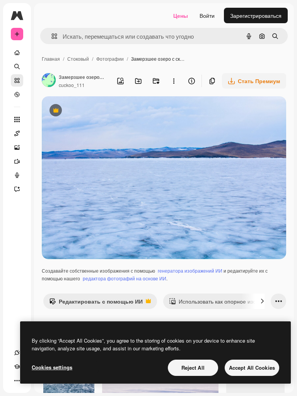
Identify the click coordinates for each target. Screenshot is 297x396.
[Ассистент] (17, 189)
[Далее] (262, 301)
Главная (51, 58)
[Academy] (17, 366)
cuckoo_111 (72, 85)
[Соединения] (17, 352)
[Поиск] (17, 66)
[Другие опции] (173, 81)
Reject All (193, 367)
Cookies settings (52, 367)
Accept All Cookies (252, 367)
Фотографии (110, 58)
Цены (180, 15)
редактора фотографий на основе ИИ (124, 278)
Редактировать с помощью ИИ (96, 303)
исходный (93, 111)
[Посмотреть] (17, 94)
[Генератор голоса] (17, 175)
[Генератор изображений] (17, 147)
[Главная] (17, 52)
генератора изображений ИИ (190, 270)
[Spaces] (17, 133)
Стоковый (78, 58)
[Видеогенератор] (17, 161)
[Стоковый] (17, 80)
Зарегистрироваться (256, 15)
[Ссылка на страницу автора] (49, 81)
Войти (207, 15)
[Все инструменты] (17, 119)
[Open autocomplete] (51, 36)
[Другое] (17, 380)
